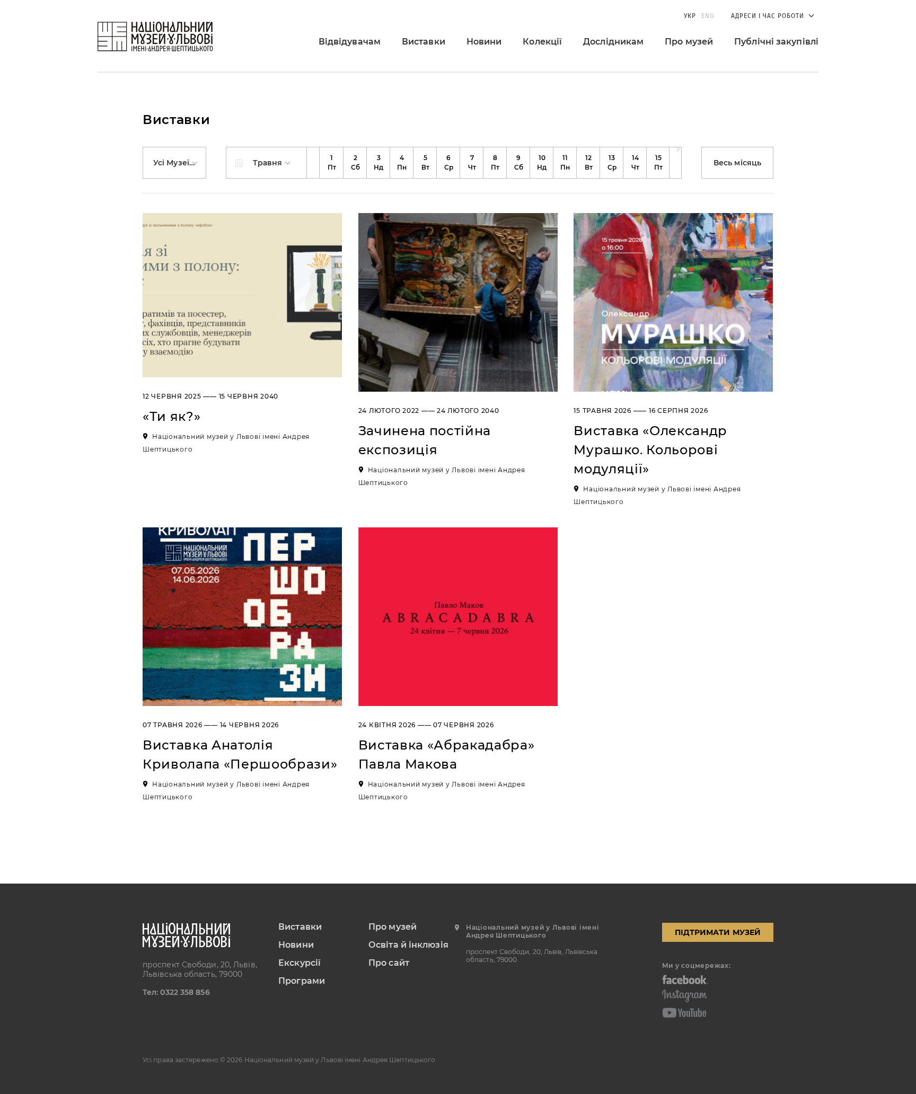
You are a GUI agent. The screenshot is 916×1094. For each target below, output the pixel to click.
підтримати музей (718, 932)
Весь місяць (737, 162)
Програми (301, 981)
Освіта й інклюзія (408, 945)
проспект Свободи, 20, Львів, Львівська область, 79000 (200, 969)
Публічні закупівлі (776, 42)
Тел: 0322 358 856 (176, 992)
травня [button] (269, 162)
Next (675, 163)
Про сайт (388, 963)
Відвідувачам (350, 42)
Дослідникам (613, 42)
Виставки (423, 42)
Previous (313, 163)
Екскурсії (299, 963)
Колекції (542, 42)
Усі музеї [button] (172, 162)
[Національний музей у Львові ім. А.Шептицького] (155, 36)
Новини (484, 42)
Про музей (689, 42)
